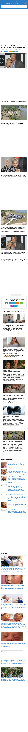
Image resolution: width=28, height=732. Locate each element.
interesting (14, 295)
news (19, 295)
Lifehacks (15, 49)
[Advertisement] (14, 25)
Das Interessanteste (12, 2)
